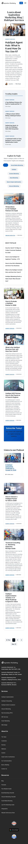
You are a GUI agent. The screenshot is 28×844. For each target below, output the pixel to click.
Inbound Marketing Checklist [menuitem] (8, 796)
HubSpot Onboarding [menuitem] (6, 701)
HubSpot (14, 169)
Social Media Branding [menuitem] (6, 800)
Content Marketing (14, 173)
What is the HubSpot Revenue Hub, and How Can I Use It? (12, 349)
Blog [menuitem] (2, 780)
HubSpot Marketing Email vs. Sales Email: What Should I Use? (13, 279)
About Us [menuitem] (4, 731)
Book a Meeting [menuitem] (5, 764)
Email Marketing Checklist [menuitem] (7, 792)
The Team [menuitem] (3, 736)
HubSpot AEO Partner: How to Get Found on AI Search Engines (13, 395)
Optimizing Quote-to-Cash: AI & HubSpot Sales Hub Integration (12, 127)
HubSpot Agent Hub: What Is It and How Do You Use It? (14, 47)
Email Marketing (14, 177)
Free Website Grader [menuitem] (6, 788)
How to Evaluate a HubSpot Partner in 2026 (11, 303)
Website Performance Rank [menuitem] (8, 812)
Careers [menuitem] (3, 752)
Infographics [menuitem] (4, 808)
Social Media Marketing (17, 165)
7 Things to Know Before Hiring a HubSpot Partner (13, 114)
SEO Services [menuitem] (4, 717)
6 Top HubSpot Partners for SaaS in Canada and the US (13, 103)
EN (21, 3)
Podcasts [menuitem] (3, 784)
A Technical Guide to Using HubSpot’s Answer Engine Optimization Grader (13, 140)
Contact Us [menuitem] (4, 768)
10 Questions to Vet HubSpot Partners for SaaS (11, 209)
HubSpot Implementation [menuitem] (7, 697)
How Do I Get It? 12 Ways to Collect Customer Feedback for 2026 (13, 250)
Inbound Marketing (14, 186)
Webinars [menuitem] (3, 748)
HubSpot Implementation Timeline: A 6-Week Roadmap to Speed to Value (11, 597)
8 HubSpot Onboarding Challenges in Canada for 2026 (10, 467)
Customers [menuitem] (4, 740)
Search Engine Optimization (14, 181)
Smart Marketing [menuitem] (5, 720)
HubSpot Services (9, 328)
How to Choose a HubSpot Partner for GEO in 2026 (11, 498)
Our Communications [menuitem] (6, 760)
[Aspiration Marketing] (8, 3)
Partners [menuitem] (3, 744)
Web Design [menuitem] (4, 724)
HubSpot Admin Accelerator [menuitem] (8, 704)
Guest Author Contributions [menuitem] (8, 756)
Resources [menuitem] (5, 775)
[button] (25, 3)
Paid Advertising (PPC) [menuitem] (7, 712)
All (5, 165)
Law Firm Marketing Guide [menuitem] (7, 804)
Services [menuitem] (4, 691)
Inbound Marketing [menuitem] (6, 708)
